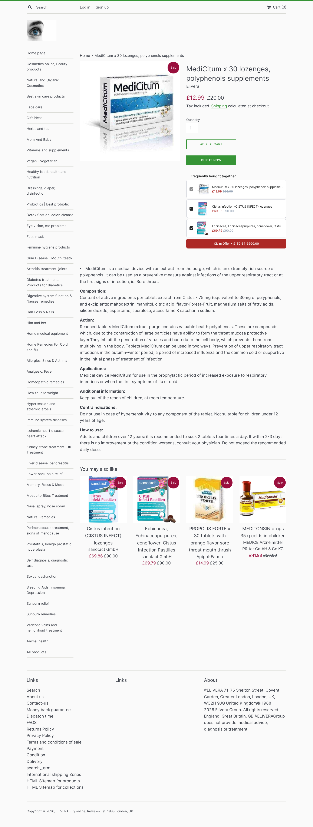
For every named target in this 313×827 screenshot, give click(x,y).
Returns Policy (40, 729)
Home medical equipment (47, 333)
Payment (35, 748)
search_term (38, 767)
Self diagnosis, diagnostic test (47, 563)
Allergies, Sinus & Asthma (47, 360)
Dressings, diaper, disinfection (41, 191)
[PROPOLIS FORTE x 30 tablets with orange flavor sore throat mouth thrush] (209, 499)
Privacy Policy (40, 735)
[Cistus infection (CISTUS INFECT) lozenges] (103, 499)
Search (33, 690)
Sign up (102, 7)
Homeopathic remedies (45, 382)
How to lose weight (42, 393)
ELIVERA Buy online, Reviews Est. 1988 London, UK (94, 811)
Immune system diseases (47, 420)
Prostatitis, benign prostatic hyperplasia (49, 547)
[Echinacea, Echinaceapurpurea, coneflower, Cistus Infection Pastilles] (156, 499)
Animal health (37, 641)
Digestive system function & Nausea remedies (49, 298)
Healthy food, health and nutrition (46, 174)
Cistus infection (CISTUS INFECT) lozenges (242, 206)
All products (36, 652)
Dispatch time (40, 716)
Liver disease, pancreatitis (48, 463)
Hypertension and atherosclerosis (41, 406)
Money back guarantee (49, 709)
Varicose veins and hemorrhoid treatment (44, 628)
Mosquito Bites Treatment (47, 495)
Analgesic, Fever (40, 371)
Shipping (219, 106)
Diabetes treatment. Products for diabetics (45, 282)
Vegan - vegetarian (42, 161)
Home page (36, 53)
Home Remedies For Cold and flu (47, 347)
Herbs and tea (38, 128)
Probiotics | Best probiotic (48, 204)
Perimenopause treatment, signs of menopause (48, 530)
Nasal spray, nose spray (46, 506)
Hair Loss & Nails (40, 312)
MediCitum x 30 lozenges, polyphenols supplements (247, 187)
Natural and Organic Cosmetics (43, 83)
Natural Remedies (41, 517)
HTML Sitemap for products (53, 780)
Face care (34, 107)
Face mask (35, 236)
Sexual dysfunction (42, 576)
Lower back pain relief (45, 474)
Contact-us (37, 703)
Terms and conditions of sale (54, 742)
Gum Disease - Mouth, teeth (49, 258)
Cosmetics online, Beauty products (47, 67)
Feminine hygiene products (48, 247)
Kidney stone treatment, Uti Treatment (49, 450)
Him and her (36, 323)
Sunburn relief (38, 603)
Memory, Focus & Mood (46, 484)
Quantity (193, 120)
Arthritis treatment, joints (47, 269)
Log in (85, 7)
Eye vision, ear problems (46, 226)
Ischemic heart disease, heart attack (45, 433)
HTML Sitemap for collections (55, 787)
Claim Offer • (236, 243)
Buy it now (211, 160)
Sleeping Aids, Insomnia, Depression (46, 590)
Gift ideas (34, 118)
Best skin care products (46, 96)
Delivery (35, 761)
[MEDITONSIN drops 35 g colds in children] (263, 499)
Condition (36, 754)
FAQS (32, 722)
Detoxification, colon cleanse (50, 215)
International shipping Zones (54, 774)
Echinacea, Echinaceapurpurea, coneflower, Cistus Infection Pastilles (247, 226)
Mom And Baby (39, 139)
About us (35, 696)
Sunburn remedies (41, 614)
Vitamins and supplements (48, 150)
